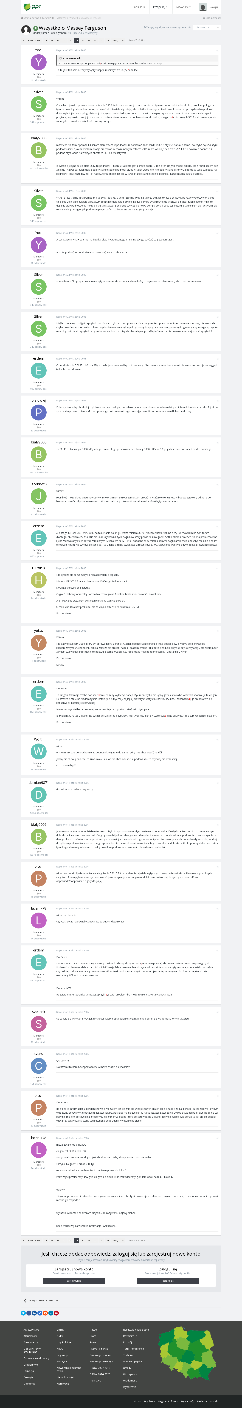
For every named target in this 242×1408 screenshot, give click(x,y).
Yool (38, 50)
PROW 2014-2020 (100, 1374)
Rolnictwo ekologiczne (136, 1329)
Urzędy (127, 1367)
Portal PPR (139, 6)
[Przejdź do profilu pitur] (39, 879)
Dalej (115, 40)
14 (45, 40)
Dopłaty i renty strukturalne (32, 1350)
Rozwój (127, 1342)
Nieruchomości (65, 1377)
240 (217, 27)
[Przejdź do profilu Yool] (39, 62)
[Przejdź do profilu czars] (39, 1066)
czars (38, 1053)
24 (107, 40)
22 (95, 40)
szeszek (38, 1011)
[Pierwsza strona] (23, 40)
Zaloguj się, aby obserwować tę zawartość (168, 27)
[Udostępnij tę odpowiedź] (217, 50)
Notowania (63, 1383)
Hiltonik (38, 567)
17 (64, 40)
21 (89, 40)
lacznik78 (38, 908)
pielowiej (38, 400)
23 (101, 40)
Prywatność (187, 1401)
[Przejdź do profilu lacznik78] (39, 920)
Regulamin (149, 1401)
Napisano (71, 50)
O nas (137, 1401)
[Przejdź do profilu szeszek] (39, 1024)
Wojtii (38, 739)
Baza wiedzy (31, 1342)
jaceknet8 (39, 484)
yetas (38, 630)
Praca (93, 1336)
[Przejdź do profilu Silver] (39, 104)
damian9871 (39, 782)
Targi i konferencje (134, 1348)
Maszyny (92, 32)
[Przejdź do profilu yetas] (39, 643)
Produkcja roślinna (100, 1355)
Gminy (60, 1329)
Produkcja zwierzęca (101, 1361)
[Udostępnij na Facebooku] (28, 1313)
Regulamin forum (168, 1401)
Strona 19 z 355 (136, 40)
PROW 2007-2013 (100, 1367)
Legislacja (62, 1355)
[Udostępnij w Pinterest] (56, 1313)
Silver (38, 91)
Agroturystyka (32, 1329)
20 (83, 40)
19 (76, 40)
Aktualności (30, 1336)
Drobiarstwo (31, 1364)
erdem (38, 358)
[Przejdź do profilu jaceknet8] (39, 496)
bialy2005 (38, 138)
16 (58, 40)
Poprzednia (34, 40)
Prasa (93, 1342)
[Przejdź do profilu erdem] (39, 371)
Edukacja (29, 1371)
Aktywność (182, 6)
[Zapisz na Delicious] (39, 1313)
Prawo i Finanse (99, 1348)
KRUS (60, 1348)
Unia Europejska (132, 1361)
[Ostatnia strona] (122, 40)
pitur (38, 866)
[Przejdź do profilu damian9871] (39, 795)
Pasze (93, 1329)
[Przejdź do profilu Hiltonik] (39, 580)
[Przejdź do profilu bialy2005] (39, 150)
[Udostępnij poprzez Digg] (34, 1313)
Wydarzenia (129, 1387)
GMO (60, 1336)
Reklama (202, 1401)
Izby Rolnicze (64, 1342)
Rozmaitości (130, 1336)
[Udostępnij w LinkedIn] (50, 1313)
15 (52, 40)
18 (70, 40)
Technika (128, 1355)
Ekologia (28, 1377)
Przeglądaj (159, 6)
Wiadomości (130, 1380)
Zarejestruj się (74, 1280)
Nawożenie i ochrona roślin (69, 1369)
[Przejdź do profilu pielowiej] (39, 412)
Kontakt (213, 1401)
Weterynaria (130, 1374)
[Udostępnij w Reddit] (45, 1313)
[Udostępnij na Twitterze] (23, 1313)
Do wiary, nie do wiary (36, 1358)
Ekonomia (29, 1383)
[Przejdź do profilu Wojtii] (39, 751)
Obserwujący (202, 27)
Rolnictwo (95, 1380)
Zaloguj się (168, 1280)
